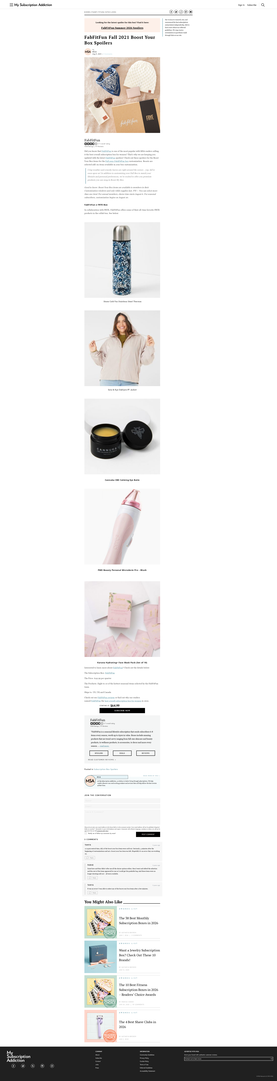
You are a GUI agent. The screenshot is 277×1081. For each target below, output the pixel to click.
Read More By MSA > (151, 775)
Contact (98, 1061)
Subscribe (251, 5)
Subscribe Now (122, 710)
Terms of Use (144, 1065)
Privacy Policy (144, 1058)
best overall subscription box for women (123, 701)
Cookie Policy (144, 1061)
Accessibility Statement (147, 1071)
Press (97, 1068)
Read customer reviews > (102, 760)
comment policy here (102, 830)
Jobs (97, 1065)
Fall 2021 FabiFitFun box (116, 161)
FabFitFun (106, 151)
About (97, 1055)
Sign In (241, 5)
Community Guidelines (147, 1055)
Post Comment (148, 834)
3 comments (107, 54)
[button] (90, 857)
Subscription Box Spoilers (106, 769)
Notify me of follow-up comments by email (101, 833)
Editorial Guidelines (146, 1068)
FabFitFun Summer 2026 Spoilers (122, 28)
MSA (95, 52)
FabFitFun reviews (106, 697)
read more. (104, 746)
